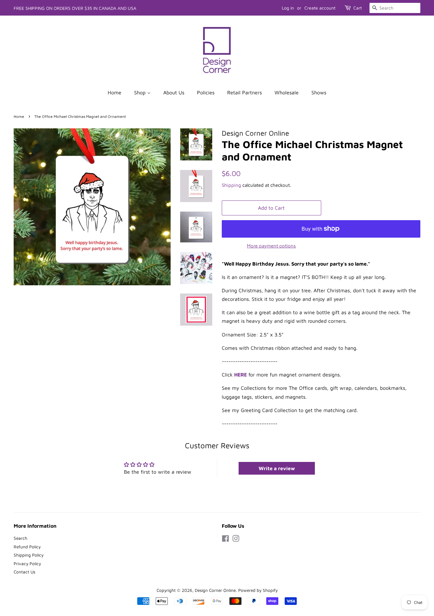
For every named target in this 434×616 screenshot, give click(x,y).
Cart (357, 7)
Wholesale (287, 92)
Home (114, 92)
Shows (318, 92)
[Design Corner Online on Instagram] (235, 539)
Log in (288, 7)
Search (20, 538)
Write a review (277, 468)
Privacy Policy (27, 563)
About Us (173, 92)
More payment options (271, 245)
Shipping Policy (29, 555)
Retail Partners (244, 92)
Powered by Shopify (258, 590)
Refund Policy (27, 546)
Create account (320, 7)
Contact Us (24, 571)
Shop (140, 92)
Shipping (231, 185)
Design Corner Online (215, 590)
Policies (205, 92)
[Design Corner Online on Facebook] (225, 539)
